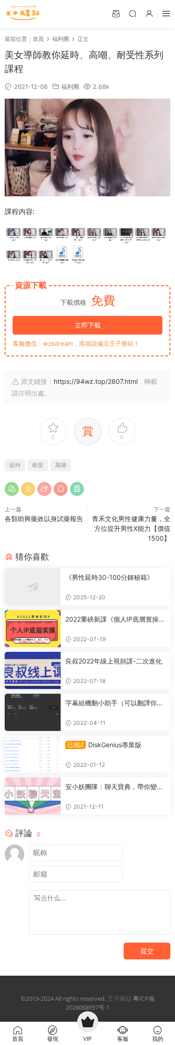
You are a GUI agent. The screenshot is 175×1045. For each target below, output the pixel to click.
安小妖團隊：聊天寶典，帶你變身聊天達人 (114, 787)
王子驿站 (119, 998)
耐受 (37, 465)
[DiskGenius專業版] (33, 754)
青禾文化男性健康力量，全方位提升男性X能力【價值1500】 (131, 528)
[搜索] (132, 13)
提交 (147, 951)
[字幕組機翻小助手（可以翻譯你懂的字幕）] (33, 712)
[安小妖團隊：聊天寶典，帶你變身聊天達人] (33, 796)
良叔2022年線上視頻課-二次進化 (113, 661)
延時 (15, 465)
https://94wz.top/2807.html (96, 381)
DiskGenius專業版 (104, 745)
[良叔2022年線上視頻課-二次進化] (33, 670)
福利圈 (70, 86)
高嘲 (60, 465)
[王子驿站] (23, 14)
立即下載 (88, 325)
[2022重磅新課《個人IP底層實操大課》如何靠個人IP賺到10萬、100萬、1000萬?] (33, 628)
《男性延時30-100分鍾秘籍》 (109, 577)
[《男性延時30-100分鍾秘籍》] (33, 586)
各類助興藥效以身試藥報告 (44, 518)
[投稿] (116, 13)
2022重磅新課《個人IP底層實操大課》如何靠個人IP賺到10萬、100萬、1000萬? (115, 619)
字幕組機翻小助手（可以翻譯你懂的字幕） (114, 703)
